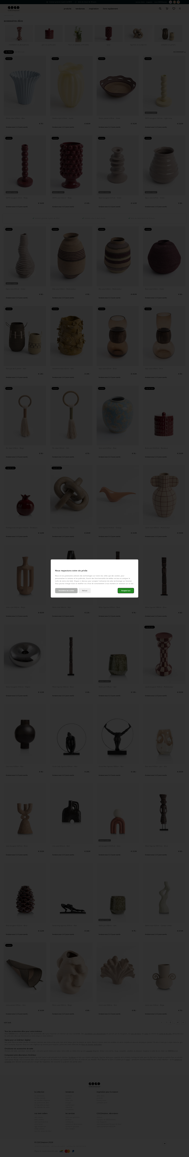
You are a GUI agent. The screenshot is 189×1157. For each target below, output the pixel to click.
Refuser (84, 591)
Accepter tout (125, 591)
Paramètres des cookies (66, 591)
